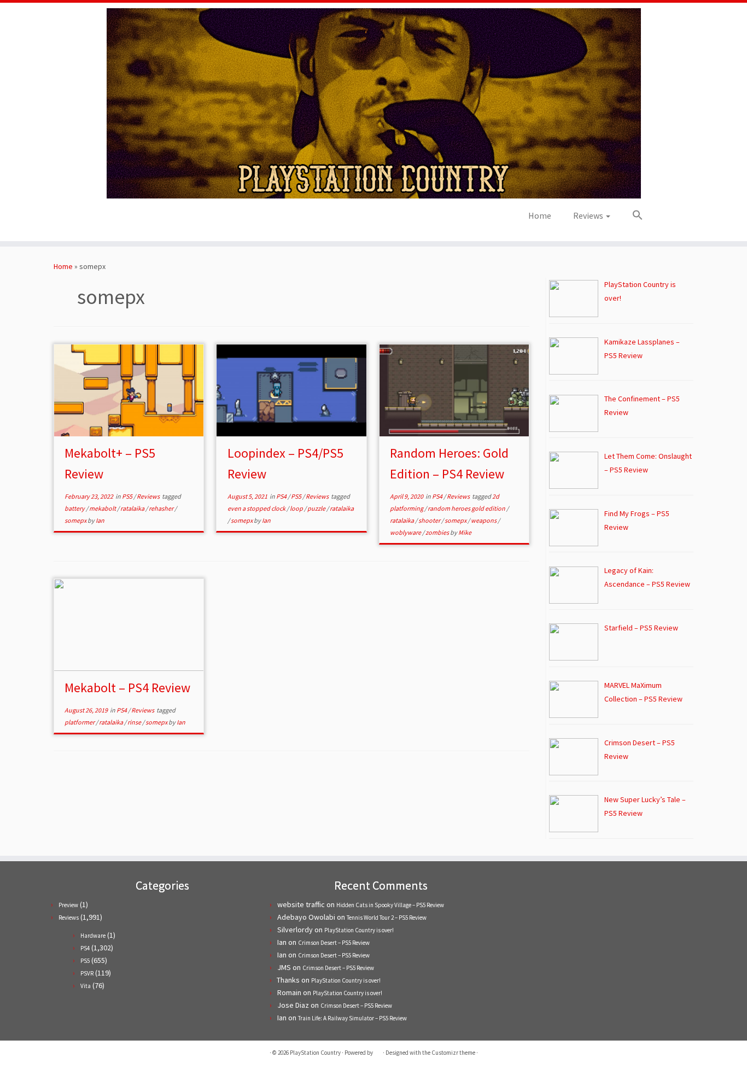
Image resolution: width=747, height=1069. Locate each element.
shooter (429, 520)
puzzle (316, 508)
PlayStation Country (315, 1052)
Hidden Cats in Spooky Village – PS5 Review (390, 905)
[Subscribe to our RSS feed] (143, 219)
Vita (85, 986)
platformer (80, 722)
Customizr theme (453, 1052)
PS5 (127, 496)
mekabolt (103, 508)
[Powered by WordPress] (378, 1050)
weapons (484, 520)
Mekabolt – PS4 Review (127, 687)
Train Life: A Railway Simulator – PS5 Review (352, 1018)
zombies (437, 532)
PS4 (282, 496)
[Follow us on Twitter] (114, 219)
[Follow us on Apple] (158, 219)
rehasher (161, 508)
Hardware (93, 935)
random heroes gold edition (467, 508)
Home (539, 215)
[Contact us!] (173, 219)
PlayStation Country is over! (359, 930)
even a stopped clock (257, 508)
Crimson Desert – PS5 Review (334, 943)
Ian (100, 520)
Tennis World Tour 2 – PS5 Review (387, 917)
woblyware (406, 532)
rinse (134, 722)
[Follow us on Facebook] (128, 219)
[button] (632, 215)
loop (297, 508)
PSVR (87, 973)
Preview (68, 905)
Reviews (589, 215)
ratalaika (132, 508)
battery (75, 508)
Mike (464, 532)
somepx (76, 520)
